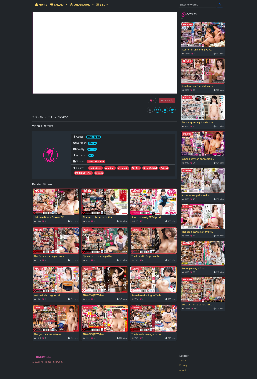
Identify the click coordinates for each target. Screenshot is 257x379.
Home (42, 5)
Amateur (109, 168)
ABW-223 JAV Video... (94, 334)
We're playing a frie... (194, 268)
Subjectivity (95, 168)
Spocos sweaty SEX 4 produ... (147, 217)
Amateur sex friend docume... (198, 86)
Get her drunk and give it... (197, 49)
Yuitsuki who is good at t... (48, 295)
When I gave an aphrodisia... (198, 159)
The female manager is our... (50, 256)
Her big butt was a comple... (197, 231)
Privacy (183, 365)
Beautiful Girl (150, 168)
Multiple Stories (83, 172)
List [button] (102, 5)
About (182, 370)
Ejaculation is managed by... (98, 256)
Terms (182, 360)
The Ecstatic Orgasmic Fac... (147, 256)
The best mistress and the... (98, 217)
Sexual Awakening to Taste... (147, 295)
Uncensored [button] (82, 5)
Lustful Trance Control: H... (197, 304)
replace (99, 172)
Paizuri (164, 168)
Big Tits (136, 168)
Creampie (123, 168)
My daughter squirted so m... (198, 122)
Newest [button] (59, 5)
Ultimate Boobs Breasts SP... (49, 217)
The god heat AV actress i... (49, 334)
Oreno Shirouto (96, 161)
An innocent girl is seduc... (196, 195)
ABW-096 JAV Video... (94, 295)
